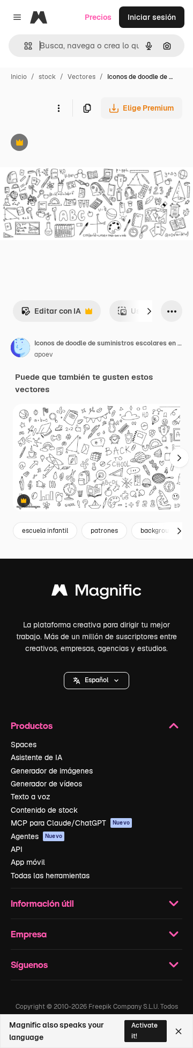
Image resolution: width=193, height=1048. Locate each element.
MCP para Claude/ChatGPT (70, 823)
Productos (32, 725)
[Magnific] (96, 592)
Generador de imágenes (52, 771)
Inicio (19, 77)
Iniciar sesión (152, 17)
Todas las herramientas (50, 875)
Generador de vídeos (46, 784)
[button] (96, 680)
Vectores (81, 77)
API (17, 849)
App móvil (28, 862)
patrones (104, 530)
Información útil (42, 903)
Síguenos (29, 964)
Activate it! (144, 1030)
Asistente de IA (36, 757)
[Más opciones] (58, 108)
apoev (43, 354)
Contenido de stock (44, 810)
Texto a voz (30, 796)
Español (96, 680)
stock (47, 77)
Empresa (29, 933)
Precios (98, 17)
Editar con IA (51, 314)
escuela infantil (45, 530)
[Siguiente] (149, 311)
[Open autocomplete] (24, 46)
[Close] (178, 1031)
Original (69, 144)
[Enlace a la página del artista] (20, 349)
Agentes (36, 836)
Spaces (23, 744)
